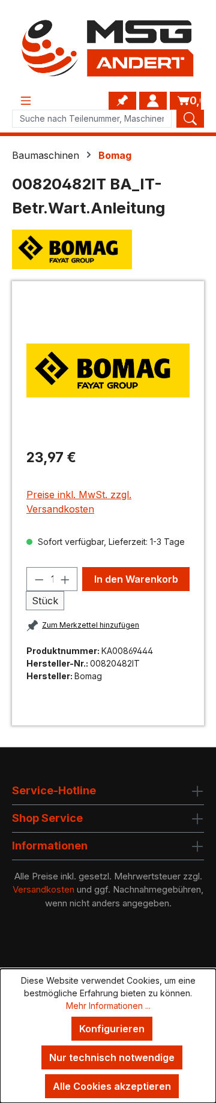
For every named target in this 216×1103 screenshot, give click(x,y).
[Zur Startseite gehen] (108, 48)
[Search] (190, 119)
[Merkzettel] (122, 101)
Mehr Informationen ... (108, 1005)
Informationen (50, 845)
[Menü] (26, 101)
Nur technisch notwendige (112, 1057)
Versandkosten (43, 889)
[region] (108, 370)
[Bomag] (108, 249)
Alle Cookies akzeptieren (112, 1086)
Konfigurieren (112, 1029)
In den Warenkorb (136, 579)
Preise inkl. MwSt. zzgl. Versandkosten (78, 502)
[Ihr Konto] (153, 101)
